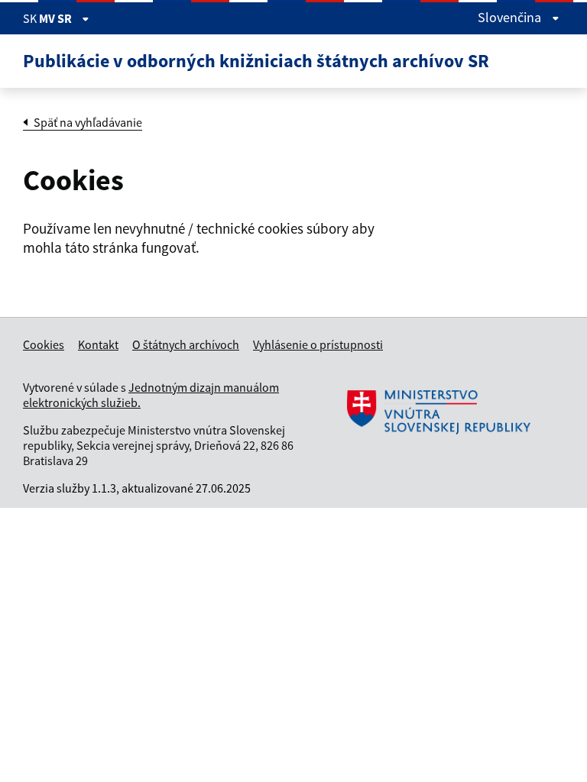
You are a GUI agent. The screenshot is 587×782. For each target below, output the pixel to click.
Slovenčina (511, 17)
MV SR (56, 18)
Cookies (43, 344)
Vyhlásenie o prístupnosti (318, 344)
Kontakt (98, 344)
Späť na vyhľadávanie (88, 122)
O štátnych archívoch (185, 344)
